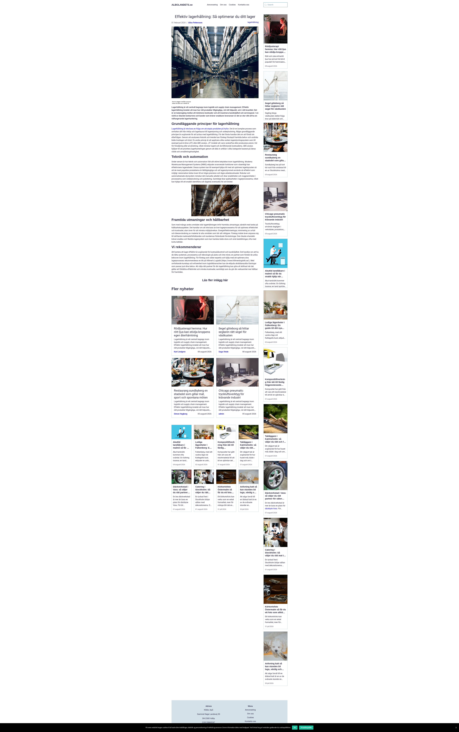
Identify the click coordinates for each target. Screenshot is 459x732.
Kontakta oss (243, 5)
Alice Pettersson (195, 23)
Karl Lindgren (180, 352)
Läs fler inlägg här (215, 280)
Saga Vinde (223, 352)
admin (221, 414)
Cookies (232, 5)
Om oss (223, 5)
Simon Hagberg (180, 414)
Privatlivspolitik (306, 727)
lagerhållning (253, 22)
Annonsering (212, 5)
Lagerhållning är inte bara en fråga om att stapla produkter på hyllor (200, 129)
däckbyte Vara (271, 508)
